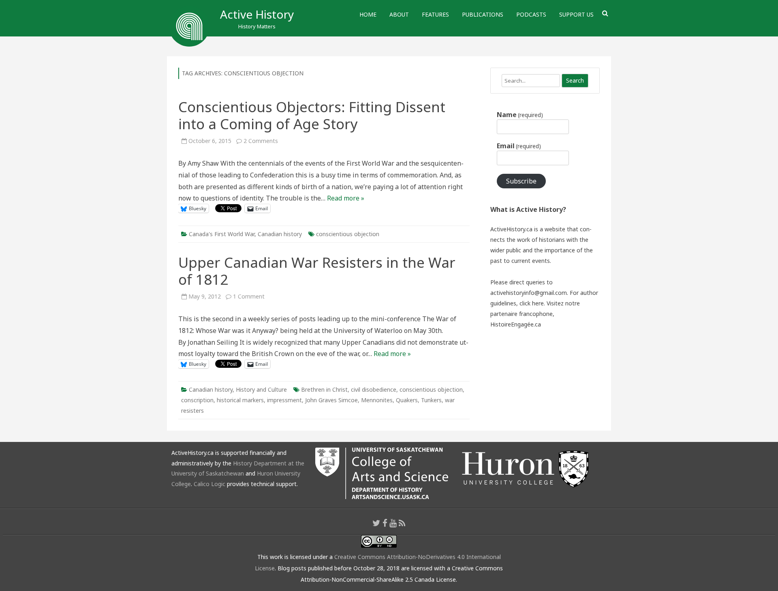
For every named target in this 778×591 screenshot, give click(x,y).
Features (435, 14)
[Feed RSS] (402, 523)
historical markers (240, 400)
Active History (257, 14)
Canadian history (280, 234)
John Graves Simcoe (331, 400)
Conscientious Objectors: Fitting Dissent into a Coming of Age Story (311, 115)
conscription (197, 400)
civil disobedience (373, 389)
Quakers (407, 400)
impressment (284, 400)
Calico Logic (209, 484)
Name (520, 114)
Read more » (345, 198)
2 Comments (261, 141)
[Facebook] (385, 523)
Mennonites (377, 400)
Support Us (576, 14)
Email (519, 146)
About (399, 14)
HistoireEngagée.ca (515, 324)
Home (367, 14)
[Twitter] (376, 523)
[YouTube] (393, 523)
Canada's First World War (221, 234)
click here (531, 303)
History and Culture (261, 389)
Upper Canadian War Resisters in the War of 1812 (316, 271)
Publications (482, 14)
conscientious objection (347, 234)
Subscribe (521, 181)
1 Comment (249, 296)
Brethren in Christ (324, 389)
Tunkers (431, 400)
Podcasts (531, 14)
